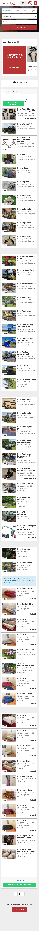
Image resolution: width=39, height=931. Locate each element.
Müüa (8, 91)
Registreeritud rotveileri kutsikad (25, 837)
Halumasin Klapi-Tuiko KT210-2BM (25, 326)
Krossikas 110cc (28, 650)
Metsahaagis (26, 297)
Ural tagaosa (26, 168)
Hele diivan (26, 746)
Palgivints (25, 182)
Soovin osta (14, 91)
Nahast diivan (27, 694)
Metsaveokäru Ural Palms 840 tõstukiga (26, 441)
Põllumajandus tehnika (25, 665)
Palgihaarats (26, 195)
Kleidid (33, 779)
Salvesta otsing (25, 100)
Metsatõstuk (26, 399)
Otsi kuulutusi (20, 27)
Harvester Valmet (28, 270)
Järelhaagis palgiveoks (24, 498)
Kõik (3, 91)
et (23, 3)
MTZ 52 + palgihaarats (23, 513)
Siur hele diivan (27, 604)
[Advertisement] (19, 869)
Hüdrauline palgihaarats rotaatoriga (26, 470)
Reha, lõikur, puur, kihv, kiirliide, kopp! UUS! (26, 110)
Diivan (24, 619)
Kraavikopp (26, 549)
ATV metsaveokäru (29, 284)
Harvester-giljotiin (29, 379)
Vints (24, 154)
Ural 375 (25, 366)
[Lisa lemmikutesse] (15, 118)
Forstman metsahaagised (23, 353)
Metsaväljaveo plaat (25, 428)
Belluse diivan (27, 589)
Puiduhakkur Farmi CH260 (26, 257)
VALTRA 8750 (27, 124)
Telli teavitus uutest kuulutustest (14, 103)
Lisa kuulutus (19, 909)
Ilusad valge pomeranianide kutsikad (26, 850)
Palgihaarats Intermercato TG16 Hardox (24, 456)
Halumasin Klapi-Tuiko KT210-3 (25, 339)
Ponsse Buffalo (27, 484)
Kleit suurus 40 (27, 776)
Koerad (33, 840)
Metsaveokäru (27, 209)
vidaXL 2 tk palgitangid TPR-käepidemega (23, 139)
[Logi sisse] (30, 3)
